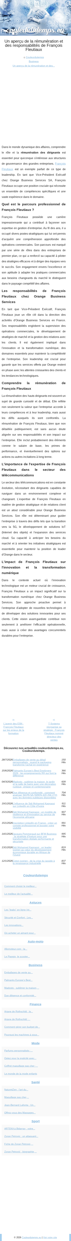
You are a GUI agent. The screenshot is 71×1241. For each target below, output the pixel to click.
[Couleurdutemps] (35, 18)
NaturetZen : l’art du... (16, 1089)
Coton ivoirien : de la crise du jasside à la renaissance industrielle (34, 862)
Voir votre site (50, 1237)
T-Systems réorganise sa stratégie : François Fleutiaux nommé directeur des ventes (53, 731)
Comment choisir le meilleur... (20, 886)
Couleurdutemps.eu (31, 1237)
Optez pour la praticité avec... (20, 1058)
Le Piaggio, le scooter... (17, 956)
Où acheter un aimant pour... (20, 933)
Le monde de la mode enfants (20, 1073)
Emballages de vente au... (18, 972)
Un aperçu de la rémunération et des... (34, 65)
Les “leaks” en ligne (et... (17, 909)
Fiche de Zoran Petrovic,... (18, 1144)
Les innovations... (13, 925)
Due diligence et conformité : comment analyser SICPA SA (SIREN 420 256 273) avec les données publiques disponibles (35, 795)
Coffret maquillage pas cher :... (21, 1065)
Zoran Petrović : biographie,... (20, 1151)
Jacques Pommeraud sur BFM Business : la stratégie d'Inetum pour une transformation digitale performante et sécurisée (35, 838)
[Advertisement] (35, 105)
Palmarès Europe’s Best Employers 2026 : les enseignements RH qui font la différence (34, 773)
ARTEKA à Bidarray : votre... (19, 1128)
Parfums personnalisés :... (18, 1050)
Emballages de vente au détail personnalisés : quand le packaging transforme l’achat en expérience (32, 762)
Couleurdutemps (35, 57)
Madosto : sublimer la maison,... (21, 987)
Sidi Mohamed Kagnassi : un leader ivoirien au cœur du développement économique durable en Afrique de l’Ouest (32, 851)
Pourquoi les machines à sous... (21, 1034)
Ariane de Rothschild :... (17, 1019)
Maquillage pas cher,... (16, 1097)
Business (34, 61)
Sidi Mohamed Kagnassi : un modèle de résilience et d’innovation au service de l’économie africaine (34, 814)
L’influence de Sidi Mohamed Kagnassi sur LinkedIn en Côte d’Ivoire (34, 804)
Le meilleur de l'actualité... (18, 893)
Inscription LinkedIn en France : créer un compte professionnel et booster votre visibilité (35, 825)
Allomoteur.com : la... (15, 948)
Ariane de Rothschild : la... (18, 1011)
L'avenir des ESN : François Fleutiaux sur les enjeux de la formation (13, 728)
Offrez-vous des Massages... (20, 1112)
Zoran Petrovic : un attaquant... (21, 1136)
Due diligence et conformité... (20, 995)
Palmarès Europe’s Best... (18, 980)
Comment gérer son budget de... (22, 1026)
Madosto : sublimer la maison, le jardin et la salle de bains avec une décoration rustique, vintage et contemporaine (34, 784)
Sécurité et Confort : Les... (18, 917)
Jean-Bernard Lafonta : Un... (20, 1105)
